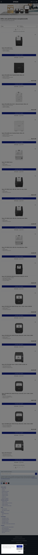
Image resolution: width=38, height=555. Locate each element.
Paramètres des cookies (19, 551)
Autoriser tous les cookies (19, 546)
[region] (12, 549)
